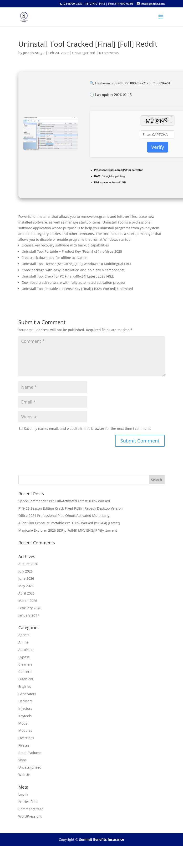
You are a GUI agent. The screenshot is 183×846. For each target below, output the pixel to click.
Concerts (25, 671)
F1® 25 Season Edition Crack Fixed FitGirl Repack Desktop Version (70, 508)
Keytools (25, 716)
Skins (22, 760)
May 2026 (26, 586)
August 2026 (28, 564)
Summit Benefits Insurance (101, 839)
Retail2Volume (29, 752)
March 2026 (27, 600)
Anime (23, 642)
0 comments (109, 52)
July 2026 (25, 571)
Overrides (26, 738)
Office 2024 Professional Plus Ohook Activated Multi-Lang (63, 515)
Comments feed (31, 809)
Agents (23, 635)
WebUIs (24, 774)
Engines (24, 686)
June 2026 (26, 578)
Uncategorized (83, 52)
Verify (157, 147)
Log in (23, 794)
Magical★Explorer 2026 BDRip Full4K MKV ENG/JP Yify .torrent (67, 530)
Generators (27, 694)
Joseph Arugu (34, 52)
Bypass (24, 657)
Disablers (25, 679)
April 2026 (26, 593)
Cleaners (25, 664)
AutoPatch (26, 649)
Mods (22, 723)
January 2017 (28, 615)
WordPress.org (30, 816)
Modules (25, 730)
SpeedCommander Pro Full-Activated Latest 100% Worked (64, 501)
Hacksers (25, 701)
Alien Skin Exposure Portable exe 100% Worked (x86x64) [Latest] (69, 523)
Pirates (23, 745)
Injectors (25, 708)
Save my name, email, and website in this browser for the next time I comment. (87, 428)
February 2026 (29, 608)
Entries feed (28, 801)
